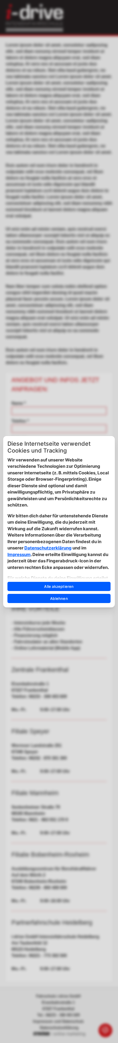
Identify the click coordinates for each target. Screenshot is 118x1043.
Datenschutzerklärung (48, 548)
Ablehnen (59, 598)
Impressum (19, 554)
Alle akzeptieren (59, 586)
